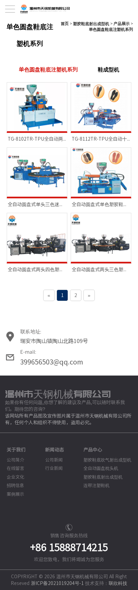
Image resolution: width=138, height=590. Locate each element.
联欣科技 (118, 583)
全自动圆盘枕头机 (100, 468)
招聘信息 (15, 485)
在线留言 (15, 468)
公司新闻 (54, 460)
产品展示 (122, 23)
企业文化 (15, 477)
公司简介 (15, 460)
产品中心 (92, 449)
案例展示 (15, 494)
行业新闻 (54, 468)
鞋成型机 (108, 69)
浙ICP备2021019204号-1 (57, 583)
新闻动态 (54, 449)
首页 (65, 23)
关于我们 (16, 449)
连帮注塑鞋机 (96, 485)
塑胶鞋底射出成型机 (91, 23)
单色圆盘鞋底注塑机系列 (111, 29)
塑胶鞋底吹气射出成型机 (107, 460)
